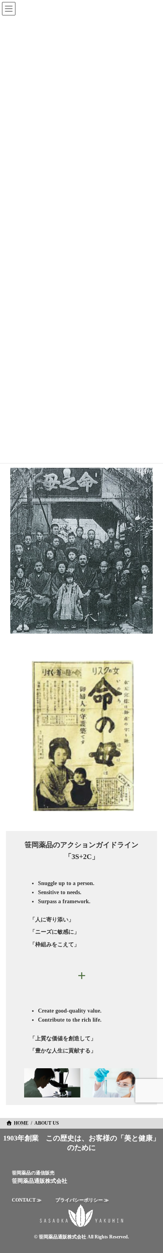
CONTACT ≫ (27, 1200)
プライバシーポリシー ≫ (82, 1200)
